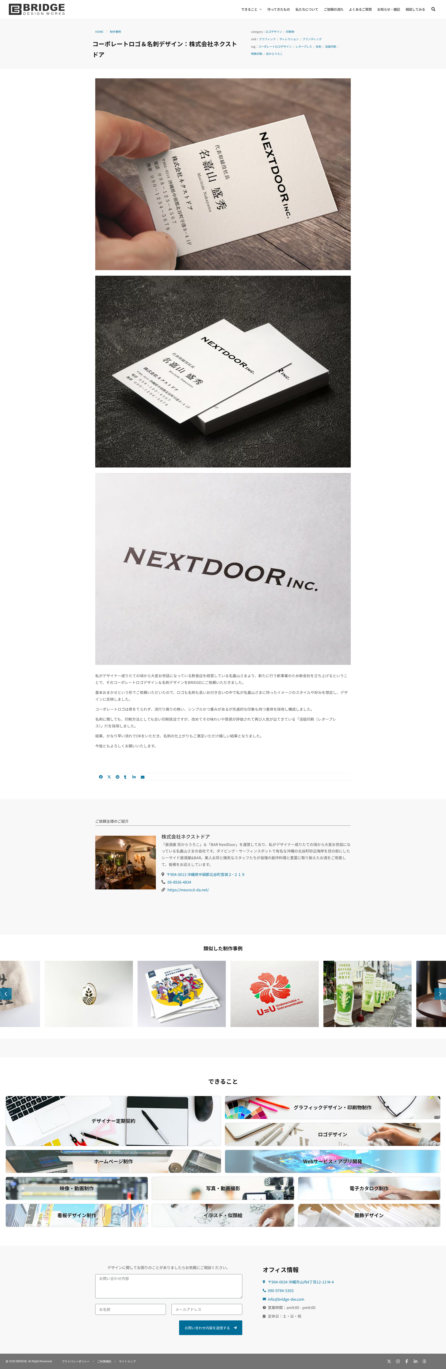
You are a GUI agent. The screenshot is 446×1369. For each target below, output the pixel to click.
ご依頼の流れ (333, 9)
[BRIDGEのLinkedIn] (415, 1361)
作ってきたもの (278, 9)
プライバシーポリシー (76, 1361)
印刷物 (290, 31)
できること (249, 9)
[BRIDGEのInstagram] (398, 1361)
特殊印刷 (256, 54)
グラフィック (267, 39)
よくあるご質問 (360, 9)
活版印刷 (330, 46)
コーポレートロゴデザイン (275, 46)
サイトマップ (127, 1361)
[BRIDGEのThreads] (424, 1361)
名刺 (318, 46)
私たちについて (306, 9)
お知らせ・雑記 (388, 9)
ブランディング (312, 39)
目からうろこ (274, 54)
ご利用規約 (104, 1361)
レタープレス (303, 46)
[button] (433, 9)
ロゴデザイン (274, 31)
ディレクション (289, 39)
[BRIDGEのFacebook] (407, 1361)
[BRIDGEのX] (389, 1361)
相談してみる (415, 9)
